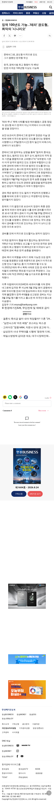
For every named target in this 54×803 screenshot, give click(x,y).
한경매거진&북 (7, 2)
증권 (28, 13)
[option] (27, 596)
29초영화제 (23, 777)
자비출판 (29, 2)
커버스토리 (18, 13)
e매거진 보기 (35, 494)
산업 (44, 13)
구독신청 (19, 494)
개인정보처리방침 (9, 728)
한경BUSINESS (11, 20)
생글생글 (38, 773)
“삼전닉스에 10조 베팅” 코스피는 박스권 (24, 323)
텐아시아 (22, 773)
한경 (8, 714)
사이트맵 (15, 732)
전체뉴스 (6, 13)
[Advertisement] (27, 542)
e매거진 (42, 2)
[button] (50, 2)
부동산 (36, 13)
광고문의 (25, 724)
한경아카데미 (7, 773)
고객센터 (5, 732)
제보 (36, 2)
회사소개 (5, 724)
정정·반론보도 (38, 728)
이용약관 (35, 724)
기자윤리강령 (24, 728)
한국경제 (5, 769)
